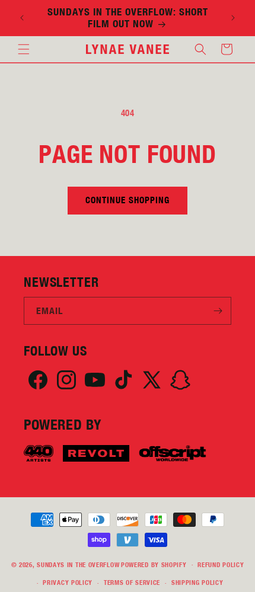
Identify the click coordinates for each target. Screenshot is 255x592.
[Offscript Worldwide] (172, 453)
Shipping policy (197, 582)
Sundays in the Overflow (78, 564)
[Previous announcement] (22, 18)
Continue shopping (127, 200)
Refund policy (220, 565)
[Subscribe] (218, 311)
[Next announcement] (233, 18)
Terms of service (132, 582)
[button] (24, 49)
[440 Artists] (38, 453)
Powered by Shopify (154, 564)
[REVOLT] (96, 453)
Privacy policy (68, 582)
